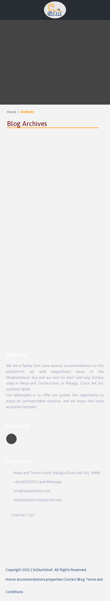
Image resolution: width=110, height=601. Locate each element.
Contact (69, 579)
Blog (81, 579)
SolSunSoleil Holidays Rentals (37, 500)
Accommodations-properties (40, 579)
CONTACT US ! (23, 515)
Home (11, 112)
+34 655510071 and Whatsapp (38, 482)
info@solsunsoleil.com (32, 491)
